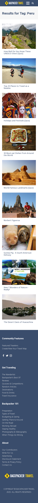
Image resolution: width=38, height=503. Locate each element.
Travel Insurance (9, 395)
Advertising (7, 456)
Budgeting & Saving (10, 416)
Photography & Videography (14, 432)
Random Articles (9, 386)
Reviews (5, 380)
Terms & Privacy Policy (11, 462)
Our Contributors (9, 449)
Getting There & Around (12, 419)
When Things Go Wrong (12, 435)
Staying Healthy (8, 428)
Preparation (7, 410)
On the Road (7, 423)
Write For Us (7, 453)
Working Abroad (9, 426)
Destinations (7, 389)
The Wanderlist (8, 374)
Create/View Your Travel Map (14, 348)
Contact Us (7, 465)
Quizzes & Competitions (12, 383)
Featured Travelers (10, 345)
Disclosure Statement (11, 459)
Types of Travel (8, 413)
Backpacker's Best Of (11, 377)
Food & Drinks (8, 392)
